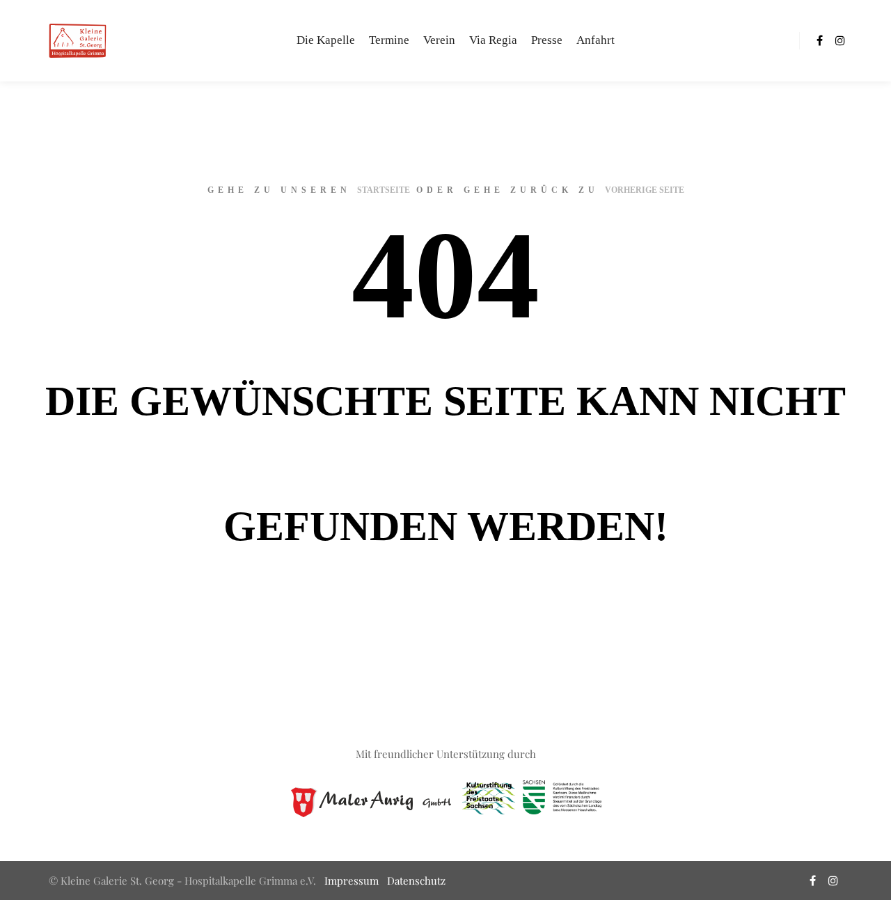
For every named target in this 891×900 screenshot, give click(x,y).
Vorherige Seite (644, 190)
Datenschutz (416, 880)
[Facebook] (819, 40)
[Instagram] (840, 40)
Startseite (383, 190)
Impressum (351, 880)
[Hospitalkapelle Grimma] (76, 40)
